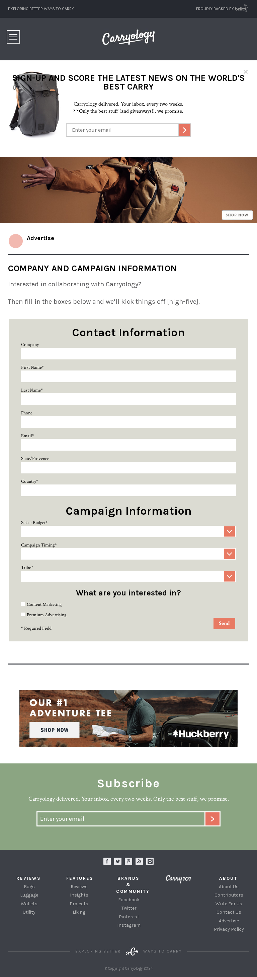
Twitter (129, 908)
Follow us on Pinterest (128, 861)
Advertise (229, 921)
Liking (79, 912)
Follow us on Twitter (117, 861)
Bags (29, 886)
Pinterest (129, 917)
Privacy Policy (229, 929)
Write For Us (229, 904)
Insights (79, 895)
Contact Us (229, 912)
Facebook (129, 900)
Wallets (29, 904)
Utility (29, 912)
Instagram (150, 861)
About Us (229, 886)
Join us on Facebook (107, 861)
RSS (139, 861)
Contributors (229, 895)
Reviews (79, 886)
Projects (79, 904)
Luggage (29, 895)
